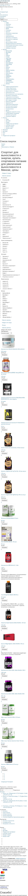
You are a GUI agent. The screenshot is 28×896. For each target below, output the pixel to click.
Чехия (5, 252)
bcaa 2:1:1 (6, 188)
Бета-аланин (6, 195)
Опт (4, 134)
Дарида (8, 83)
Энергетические (7, 238)
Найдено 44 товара (7, 322)
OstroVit (8, 71)
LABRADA (8, 60)
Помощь (5, 117)
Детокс (7, 110)
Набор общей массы (11, 88)
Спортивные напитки (11, 46)
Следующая (4, 781)
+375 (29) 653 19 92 (5, 0)
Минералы (6, 212)
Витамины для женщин (11, 106)
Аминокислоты (9, 27)
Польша (5, 246)
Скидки (7, 122)
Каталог (5, 21)
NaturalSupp (9, 64)
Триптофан (6, 230)
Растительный (6, 219)
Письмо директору (7, 815)
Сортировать (4, 331)
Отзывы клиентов (7, 814)
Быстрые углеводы (8, 197)
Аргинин (5, 192)
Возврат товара (10, 126)
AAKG (4, 184)
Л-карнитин (8, 34)
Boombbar (8, 52)
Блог (4, 132)
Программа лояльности (9, 823)
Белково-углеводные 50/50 (10, 193)
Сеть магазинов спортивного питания (4, 16)
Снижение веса (10, 109)
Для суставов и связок (11, 42)
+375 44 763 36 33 (7, 807)
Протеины (8, 24)
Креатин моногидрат (8, 206)
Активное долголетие (11, 89)
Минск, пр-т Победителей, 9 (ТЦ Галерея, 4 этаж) (15, 793)
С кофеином (6, 223)
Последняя (10, 781)
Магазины (5, 129)
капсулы (5, 283)
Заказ (7, 119)
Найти (2, 19)
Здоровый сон (9, 103)
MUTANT (8, 61)
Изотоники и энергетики (12, 33)
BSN (7, 54)
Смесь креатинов (7, 225)
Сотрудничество (7, 822)
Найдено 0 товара (6, 173)
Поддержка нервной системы (13, 112)
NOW (7, 65)
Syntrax (8, 77)
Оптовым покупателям (8, 820)
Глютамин (8, 30)
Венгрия (5, 242)
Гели (4, 199)
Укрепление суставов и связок (13, 98)
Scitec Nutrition (9, 73)
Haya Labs (8, 58)
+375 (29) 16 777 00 (5, 5)
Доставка (8, 120)
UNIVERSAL (9, 80)
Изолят (5, 203)
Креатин (8, 31)
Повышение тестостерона (12, 97)
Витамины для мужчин (11, 107)
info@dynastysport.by (21, 858)
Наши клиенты (6, 812)
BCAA (7, 28)
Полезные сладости (11, 116)
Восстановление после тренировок (14, 94)
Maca (4, 190)
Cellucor (8, 55)
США (4, 250)
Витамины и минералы (11, 37)
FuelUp (7, 57)
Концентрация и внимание (12, 113)
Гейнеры (8, 25)
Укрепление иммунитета (12, 104)
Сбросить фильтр (6, 175)
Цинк (4, 234)
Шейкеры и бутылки (11, 48)
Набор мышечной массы (12, 86)
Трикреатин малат (7, 229)
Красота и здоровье (11, 101)
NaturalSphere (9, 63)
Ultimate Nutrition (10, 79)
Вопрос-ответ (9, 128)
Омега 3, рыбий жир (8, 216)
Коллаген (8, 40)
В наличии (6, 180)
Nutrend (8, 67)
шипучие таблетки (7, 288)
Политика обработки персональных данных (13, 817)
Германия (5, 244)
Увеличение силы (10, 92)
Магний (5, 210)
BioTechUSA (9, 51)
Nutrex (7, 68)
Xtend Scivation (9, 82)
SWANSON (8, 76)
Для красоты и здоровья (12, 39)
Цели (4, 85)
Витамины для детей (11, 114)
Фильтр (4, 325)
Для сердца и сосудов (11, 100)
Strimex (8, 74)
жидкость (5, 281)
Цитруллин (6, 236)
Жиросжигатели (10, 36)
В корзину (4, 354)
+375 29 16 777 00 (7, 794)
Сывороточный (7, 227)
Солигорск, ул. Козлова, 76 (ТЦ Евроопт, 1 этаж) (15, 806)
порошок (5, 285)
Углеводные (6, 232)
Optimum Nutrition (10, 70)
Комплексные (7, 205)
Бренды (5, 49)
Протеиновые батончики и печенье (14, 45)
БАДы (7, 22)
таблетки (5, 287)
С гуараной (6, 221)
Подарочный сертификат (12, 123)
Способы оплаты (10, 125)
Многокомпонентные (8, 214)
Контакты (2, 791)
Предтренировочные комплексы (14, 43)
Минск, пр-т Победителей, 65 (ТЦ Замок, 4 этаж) (15, 800)
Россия (5, 248)
